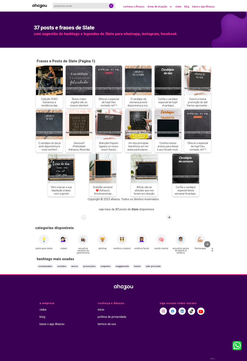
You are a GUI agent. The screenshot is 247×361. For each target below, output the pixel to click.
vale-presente (153, 266)
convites (61, 266)
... (84, 217)
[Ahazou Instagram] (163, 311)
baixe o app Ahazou (203, 6)
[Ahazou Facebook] (172, 311)
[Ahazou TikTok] (191, 311)
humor (137, 266)
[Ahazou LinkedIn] (182, 311)
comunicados (45, 266)
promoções (89, 266)
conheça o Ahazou (133, 6)
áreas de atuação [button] (157, 6)
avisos (74, 266)
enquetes (106, 266)
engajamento (122, 266)
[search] (111, 6)
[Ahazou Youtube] (201, 311)
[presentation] (207, 244)
